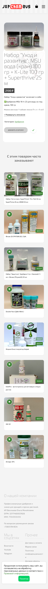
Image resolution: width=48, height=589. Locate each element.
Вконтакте (8, 546)
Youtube (7, 549)
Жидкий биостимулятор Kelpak (17, 349)
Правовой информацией (16, 573)
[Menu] (43, 6)
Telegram (8, 553)
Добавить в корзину (16, 130)
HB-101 (8, 424)
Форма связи (31, 547)
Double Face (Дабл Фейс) (15, 311)
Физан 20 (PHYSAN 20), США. (16, 236)
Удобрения (19, 121)
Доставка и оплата (33, 543)
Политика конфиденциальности (34, 553)
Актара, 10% (10, 462)
